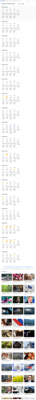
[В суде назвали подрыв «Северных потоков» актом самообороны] (29, 312)
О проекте (9, 399)
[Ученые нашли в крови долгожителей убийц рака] (6, 312)
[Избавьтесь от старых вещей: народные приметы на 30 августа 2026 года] (18, 290)
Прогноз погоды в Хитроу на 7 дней (28, 266)
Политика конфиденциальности (14, 399)
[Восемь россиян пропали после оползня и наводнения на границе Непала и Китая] (6, 369)
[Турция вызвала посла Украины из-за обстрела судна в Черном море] (29, 369)
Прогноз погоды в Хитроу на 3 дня (7, 266)
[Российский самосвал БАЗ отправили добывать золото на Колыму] (29, 391)
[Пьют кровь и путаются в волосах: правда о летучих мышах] (29, 335)
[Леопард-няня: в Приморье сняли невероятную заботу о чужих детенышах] (6, 290)
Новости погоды (18, 267)
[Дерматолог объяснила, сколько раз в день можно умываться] (6, 358)
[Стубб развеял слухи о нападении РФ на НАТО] (29, 380)
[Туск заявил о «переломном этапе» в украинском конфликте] (29, 301)
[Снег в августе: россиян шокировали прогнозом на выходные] (18, 358)
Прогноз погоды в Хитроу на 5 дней (17, 266)
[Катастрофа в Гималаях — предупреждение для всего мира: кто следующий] (6, 279)
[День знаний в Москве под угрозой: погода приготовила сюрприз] (18, 301)
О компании (3, 399)
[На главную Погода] (3, 1)
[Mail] (1, 1)
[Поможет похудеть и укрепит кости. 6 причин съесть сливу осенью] (6, 301)
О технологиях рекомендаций (21, 399)
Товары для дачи (28, 267)
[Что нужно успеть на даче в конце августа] (6, 391)
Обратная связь (26, 399)
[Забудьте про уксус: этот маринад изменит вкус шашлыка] (6, 380)
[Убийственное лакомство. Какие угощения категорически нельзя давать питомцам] (6, 324)
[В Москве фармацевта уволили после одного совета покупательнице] (18, 391)
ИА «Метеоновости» (33, 399)
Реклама (6, 399)
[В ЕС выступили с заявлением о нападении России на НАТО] (29, 290)
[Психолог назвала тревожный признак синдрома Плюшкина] (6, 335)
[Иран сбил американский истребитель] (29, 346)
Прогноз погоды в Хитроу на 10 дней (10, 267)
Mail (1, 399)
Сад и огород (23, 267)
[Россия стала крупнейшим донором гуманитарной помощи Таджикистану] (18, 324)
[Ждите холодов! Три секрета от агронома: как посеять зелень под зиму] (6, 346)
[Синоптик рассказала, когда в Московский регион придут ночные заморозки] (18, 312)
